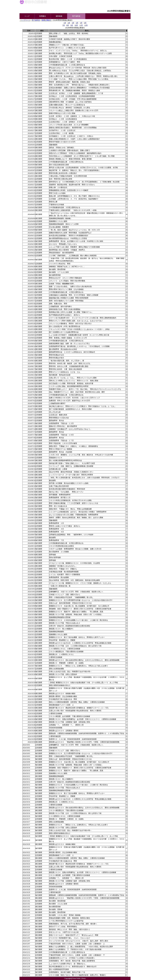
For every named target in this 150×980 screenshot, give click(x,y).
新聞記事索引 (46, 20)
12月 (86, 25)
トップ (26, 16)
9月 (72, 25)
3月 (73, 23)
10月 (76, 25)
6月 (85, 23)
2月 (69, 23)
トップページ (25, 20)
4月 (77, 23)
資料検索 (59, 16)
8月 (67, 25)
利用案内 (42, 16)
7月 (63, 25)
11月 (81, 25)
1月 (65, 23)
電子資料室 (36, 20)
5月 (81, 23)
